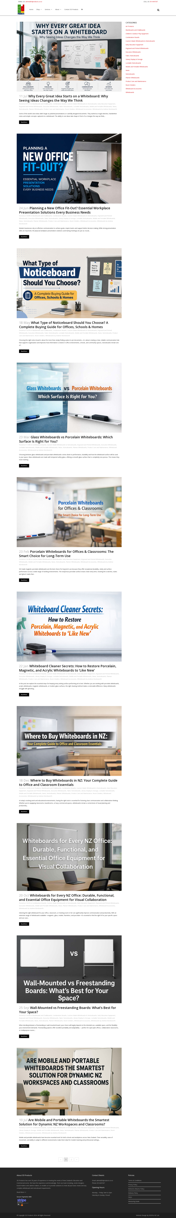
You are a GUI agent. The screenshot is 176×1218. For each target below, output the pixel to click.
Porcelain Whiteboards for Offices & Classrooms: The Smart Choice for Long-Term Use (66, 553)
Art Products (36, 788)
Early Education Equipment (106, 104)
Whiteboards (96, 109)
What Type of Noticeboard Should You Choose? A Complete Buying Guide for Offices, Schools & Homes (63, 324)
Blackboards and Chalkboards (42, 104)
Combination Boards (60, 104)
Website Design (141, 1215)
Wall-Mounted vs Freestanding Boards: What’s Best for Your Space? (67, 1009)
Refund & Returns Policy (136, 1189)
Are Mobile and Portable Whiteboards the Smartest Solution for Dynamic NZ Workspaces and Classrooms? (64, 1122)
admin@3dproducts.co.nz (33, 2)
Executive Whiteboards (50, 106)
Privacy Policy (132, 1185)
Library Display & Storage (67, 218)
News (114, 106)
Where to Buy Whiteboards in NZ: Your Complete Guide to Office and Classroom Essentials (68, 782)
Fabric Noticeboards (66, 106)
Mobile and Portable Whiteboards (101, 106)
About (57, 9)
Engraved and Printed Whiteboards (30, 106)
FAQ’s (130, 1197)
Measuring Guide (133, 1201)
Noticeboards (23, 109)
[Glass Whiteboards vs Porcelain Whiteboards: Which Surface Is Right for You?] (69, 398)
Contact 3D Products (71, 9)
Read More (24, 122)
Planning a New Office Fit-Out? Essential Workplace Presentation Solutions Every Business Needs (64, 210)
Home (31, 9)
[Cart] (82, 9)
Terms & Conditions (134, 1180)
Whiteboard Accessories (84, 109)
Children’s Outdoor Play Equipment (137, 34)
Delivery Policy (133, 1193)
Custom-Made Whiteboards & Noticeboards (82, 104)
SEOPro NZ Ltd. (154, 1215)
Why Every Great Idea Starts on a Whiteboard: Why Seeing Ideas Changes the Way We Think (63, 98)
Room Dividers (70, 109)
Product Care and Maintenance (54, 109)
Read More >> (21, 1192)
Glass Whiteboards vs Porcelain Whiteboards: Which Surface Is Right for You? (66, 439)
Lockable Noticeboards (81, 106)
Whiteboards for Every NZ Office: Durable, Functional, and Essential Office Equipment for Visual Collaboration (66, 897)
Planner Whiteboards (36, 109)
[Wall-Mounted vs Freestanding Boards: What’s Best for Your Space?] (69, 969)
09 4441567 (154, 2)
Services (47, 9)
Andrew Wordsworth (110, 109)
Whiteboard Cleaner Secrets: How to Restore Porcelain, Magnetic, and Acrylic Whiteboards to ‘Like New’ (67, 668)
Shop (38, 9)
